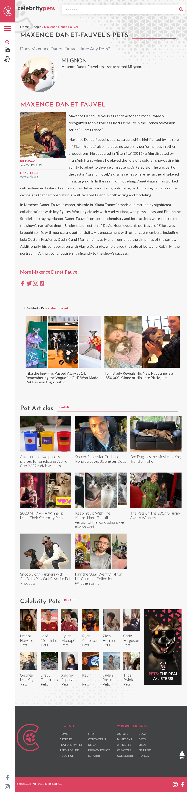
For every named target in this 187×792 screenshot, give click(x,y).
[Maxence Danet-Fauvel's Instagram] (35, 283)
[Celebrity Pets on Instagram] (7, 786)
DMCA (92, 744)
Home (24, 27)
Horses (143, 755)
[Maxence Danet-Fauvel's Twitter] (29, 283)
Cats (142, 739)
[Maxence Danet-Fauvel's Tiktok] (42, 283)
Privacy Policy (99, 750)
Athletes (124, 744)
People (36, 27)
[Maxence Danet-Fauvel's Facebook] (23, 283)
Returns (94, 755)
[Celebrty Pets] (36, 7)
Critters (144, 750)
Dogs (142, 733)
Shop (91, 733)
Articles (66, 739)
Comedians (125, 755)
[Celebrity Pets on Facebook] (7, 777)
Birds (142, 744)
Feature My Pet (71, 744)
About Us (67, 755)
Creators (124, 750)
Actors (24, 176)
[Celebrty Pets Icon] (7, 11)
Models (34, 176)
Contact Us (97, 739)
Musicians (124, 739)
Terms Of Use (69, 750)
